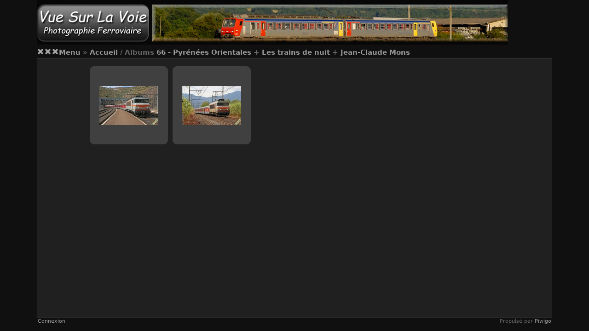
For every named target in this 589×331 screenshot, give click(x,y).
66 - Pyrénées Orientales (203, 52)
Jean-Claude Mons (375, 52)
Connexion (51, 321)
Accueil (104, 52)
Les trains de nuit (296, 52)
